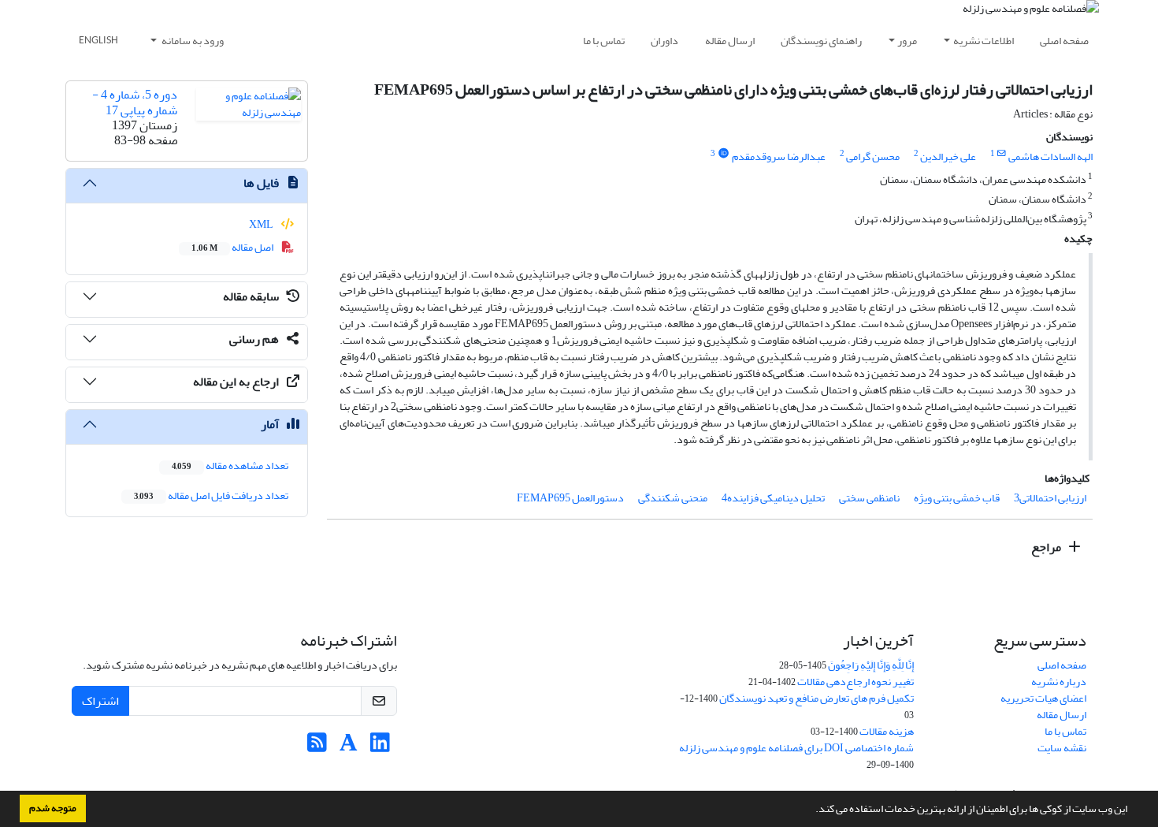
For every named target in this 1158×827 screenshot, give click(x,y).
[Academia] (349, 747)
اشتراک (100, 701)
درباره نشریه (1058, 681)
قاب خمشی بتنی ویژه (957, 497)
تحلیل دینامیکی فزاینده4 (773, 497)
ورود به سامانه (192, 40)
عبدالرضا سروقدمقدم (779, 156)
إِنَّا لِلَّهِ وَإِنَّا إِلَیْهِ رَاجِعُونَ (871, 665)
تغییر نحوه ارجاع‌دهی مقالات (855, 681)
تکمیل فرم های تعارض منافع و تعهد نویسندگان (816, 698)
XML (262, 224)
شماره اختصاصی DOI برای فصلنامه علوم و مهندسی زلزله (796, 747)
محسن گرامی (873, 156)
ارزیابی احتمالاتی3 (1050, 497)
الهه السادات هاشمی (1050, 156)
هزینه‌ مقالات (886, 731)
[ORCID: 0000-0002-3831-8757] (723, 154)
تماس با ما (604, 40)
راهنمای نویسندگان (821, 40)
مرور (907, 40)
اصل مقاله (233, 247)
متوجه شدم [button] (52, 808)
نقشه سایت (1061, 747)
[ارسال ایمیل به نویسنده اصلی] (1002, 154)
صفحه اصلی (1064, 40)
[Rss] (317, 747)
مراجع (1047, 547)
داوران (664, 40)
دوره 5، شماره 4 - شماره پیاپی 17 (134, 102)
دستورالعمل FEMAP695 (570, 497)
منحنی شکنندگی (672, 497)
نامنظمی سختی (869, 497)
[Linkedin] (380, 747)
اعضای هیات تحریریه (1043, 698)
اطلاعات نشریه (983, 40)
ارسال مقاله (730, 40)
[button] (811, 810)
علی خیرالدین (948, 156)
